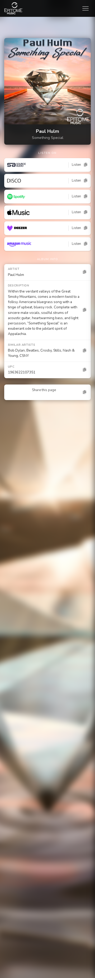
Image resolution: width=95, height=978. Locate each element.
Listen (76, 164)
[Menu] (86, 8)
